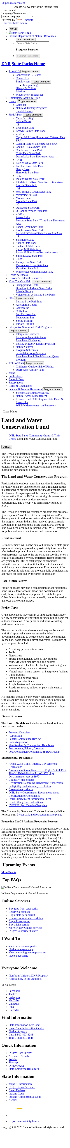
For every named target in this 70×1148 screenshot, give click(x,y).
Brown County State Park (30, 130)
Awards (13, 1099)
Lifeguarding (30, 85)
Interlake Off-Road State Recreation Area (39, 182)
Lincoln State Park (26, 185)
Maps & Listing (25, 118)
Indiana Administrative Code (25, 1096)
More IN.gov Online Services (25, 927)
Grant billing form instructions (26, 802)
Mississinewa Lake (26, 194)
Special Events (24, 111)
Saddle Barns (23, 121)
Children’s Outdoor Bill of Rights (35, 366)
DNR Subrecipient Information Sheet (30, 798)
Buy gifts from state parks (23, 908)
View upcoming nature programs (27, 952)
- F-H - (20, 159)
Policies (13, 1059)
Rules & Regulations (20, 385)
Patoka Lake (23, 217)
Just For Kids (16, 362)
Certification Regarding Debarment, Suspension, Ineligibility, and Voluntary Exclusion (36, 784)
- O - (18, 204)
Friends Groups (24, 291)
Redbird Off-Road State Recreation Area (39, 233)
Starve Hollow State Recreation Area (37, 252)
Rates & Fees (16, 379)
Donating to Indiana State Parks (34, 288)
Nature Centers (24, 346)
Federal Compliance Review (25, 738)
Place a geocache (18, 955)
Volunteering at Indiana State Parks (35, 294)
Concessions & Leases (28, 74)
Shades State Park (26, 242)
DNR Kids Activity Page (30, 369)
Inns (11, 297)
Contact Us (22, 78)
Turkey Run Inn (25, 323)
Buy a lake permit (19, 924)
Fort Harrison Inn (26, 314)
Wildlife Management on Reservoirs (36, 405)
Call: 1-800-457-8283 (21, 1034)
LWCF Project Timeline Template (28, 805)
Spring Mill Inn (24, 320)
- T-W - (20, 258)
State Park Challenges (28, 340)
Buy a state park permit (22, 914)
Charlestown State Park (29, 150)
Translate (28, 19)
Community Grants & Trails (24, 97)
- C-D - (20, 134)
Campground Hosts (27, 284)
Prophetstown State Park (30, 230)
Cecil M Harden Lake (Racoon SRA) (37, 143)
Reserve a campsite (19, 911)
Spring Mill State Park (28, 249)
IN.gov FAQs (16, 1065)
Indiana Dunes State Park (30, 178)
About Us (14, 71)
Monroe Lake (23, 198)
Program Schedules (27, 350)
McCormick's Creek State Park (33, 191)
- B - (18, 124)
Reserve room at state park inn (26, 918)
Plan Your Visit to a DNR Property (28, 975)
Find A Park (15, 114)
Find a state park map (21, 949)
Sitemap (13, 1062)
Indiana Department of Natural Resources (32, 35)
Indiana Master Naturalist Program (35, 343)
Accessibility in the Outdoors (25, 978)
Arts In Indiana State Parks (31, 337)
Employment (23, 81)
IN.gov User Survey (20, 1052)
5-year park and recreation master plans (39, 814)
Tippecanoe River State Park (32, 265)
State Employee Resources (24, 1068)
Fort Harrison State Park (29, 166)
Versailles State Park (27, 268)
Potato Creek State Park (29, 226)
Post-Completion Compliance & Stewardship (34, 751)
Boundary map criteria (21, 779)
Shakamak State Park (28, 246)
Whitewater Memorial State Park (34, 271)
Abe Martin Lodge (26, 304)
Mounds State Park (26, 201)
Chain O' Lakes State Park (31, 146)
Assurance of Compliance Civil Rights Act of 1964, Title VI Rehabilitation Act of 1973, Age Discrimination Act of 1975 (38, 773)
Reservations (16, 382)
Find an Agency (18, 1031)
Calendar (21, 104)
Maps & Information (20, 1083)
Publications (15, 376)
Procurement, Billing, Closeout (26, 748)
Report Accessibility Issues (24, 1121)
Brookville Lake (25, 127)
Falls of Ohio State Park (29, 162)
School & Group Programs (31, 353)
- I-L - (19, 175)
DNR (6, 63)
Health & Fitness (18, 274)
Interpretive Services (27, 334)
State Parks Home (28, 63)
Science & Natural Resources (25, 389)
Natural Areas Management (31, 395)
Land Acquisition (18, 742)
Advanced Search (19, 1056)
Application (15, 735)
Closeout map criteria (21, 789)
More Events (8, 872)
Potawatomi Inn (25, 317)
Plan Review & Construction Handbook (31, 745)
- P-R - (20, 214)
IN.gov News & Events (22, 1087)
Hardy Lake (22, 169)
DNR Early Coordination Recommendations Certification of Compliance (34, 794)
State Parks (22, 435)
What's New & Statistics (29, 94)
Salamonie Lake (25, 239)
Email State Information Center (26, 1028)
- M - (19, 188)
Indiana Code (16, 1093)
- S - (18, 236)
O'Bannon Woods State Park (32, 210)
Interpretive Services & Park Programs (30, 327)
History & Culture (26, 88)
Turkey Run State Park (29, 262)
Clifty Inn (21, 311)
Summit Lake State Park (29, 255)
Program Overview (19, 732)
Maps (12, 372)
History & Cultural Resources (25, 278)
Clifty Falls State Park (28, 153)
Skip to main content (13, 2)
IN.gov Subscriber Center (23, 930)
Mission (20, 91)
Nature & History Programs (31, 107)
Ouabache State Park (27, 207)
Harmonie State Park (27, 172)
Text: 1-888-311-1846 (21, 1037)
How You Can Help (20, 281)
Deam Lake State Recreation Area (35, 156)
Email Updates (17, 1090)
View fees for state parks (22, 946)
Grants (12, 438)
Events (12, 101)
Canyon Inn (22, 307)
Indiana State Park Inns (29, 301)
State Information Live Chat (24, 1024)
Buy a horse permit (19, 921)
